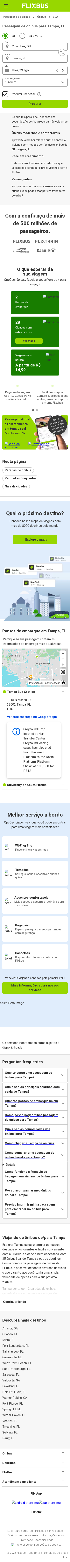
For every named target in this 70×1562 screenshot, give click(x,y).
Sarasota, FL (10, 1374)
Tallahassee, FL (13, 1351)
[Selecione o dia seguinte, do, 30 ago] (62, 70)
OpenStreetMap (52, 682)
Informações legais (53, 1535)
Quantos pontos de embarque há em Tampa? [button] (31, 1103)
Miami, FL (8, 1340)
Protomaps (35, 682)
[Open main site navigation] (5, 5)
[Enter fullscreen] (63, 672)
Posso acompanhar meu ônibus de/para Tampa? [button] (28, 1193)
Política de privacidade (49, 1530)
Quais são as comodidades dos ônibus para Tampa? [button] (27, 1131)
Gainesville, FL (12, 1357)
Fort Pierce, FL (12, 1403)
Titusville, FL (11, 1426)
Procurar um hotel (22, 94)
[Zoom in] (63, 653)
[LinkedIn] (36, 1521)
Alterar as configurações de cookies (39, 1544)
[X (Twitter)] (37, 1521)
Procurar (35, 104)
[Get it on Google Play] (25, 1503)
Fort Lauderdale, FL (15, 1346)
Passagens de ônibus (16, 16)
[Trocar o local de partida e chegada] (61, 52)
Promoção (26, 1540)
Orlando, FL (10, 1334)
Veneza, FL (9, 1421)
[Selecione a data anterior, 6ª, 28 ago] (57, 70)
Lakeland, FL (10, 1386)
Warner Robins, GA (14, 1398)
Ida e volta (35, 36)
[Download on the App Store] (50, 1503)
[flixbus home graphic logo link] (35, 5)
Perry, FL (8, 1438)
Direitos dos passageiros (23, 1535)
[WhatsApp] (39, 1521)
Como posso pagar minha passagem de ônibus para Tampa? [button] (31, 1117)
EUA (55, 16)
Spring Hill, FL (11, 1409)
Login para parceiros (20, 1530)
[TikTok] (38, 1521)
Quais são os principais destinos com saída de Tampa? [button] (32, 1089)
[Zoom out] (63, 659)
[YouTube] (35, 1521)
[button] (35, 46)
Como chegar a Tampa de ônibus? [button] (29, 1143)
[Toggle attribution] (63, 683)
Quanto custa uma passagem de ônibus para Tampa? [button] (28, 1075)
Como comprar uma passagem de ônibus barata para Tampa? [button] (29, 1155)
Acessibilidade (44, 1540)
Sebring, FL (10, 1432)
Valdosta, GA (11, 1380)
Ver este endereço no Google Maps (32, 717)
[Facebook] (32, 1521)
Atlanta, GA (10, 1328)
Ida (12, 36)
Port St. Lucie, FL (14, 1392)
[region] (35, 668)
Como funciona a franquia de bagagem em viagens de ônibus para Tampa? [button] (31, 1176)
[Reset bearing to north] (63, 664)
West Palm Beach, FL (17, 1363)
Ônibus (41, 16)
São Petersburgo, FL (16, 1369)
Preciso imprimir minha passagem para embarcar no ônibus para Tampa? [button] (30, 1209)
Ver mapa (29, 340)
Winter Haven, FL (13, 1415)
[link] (35, 560)
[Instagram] (33, 1521)
